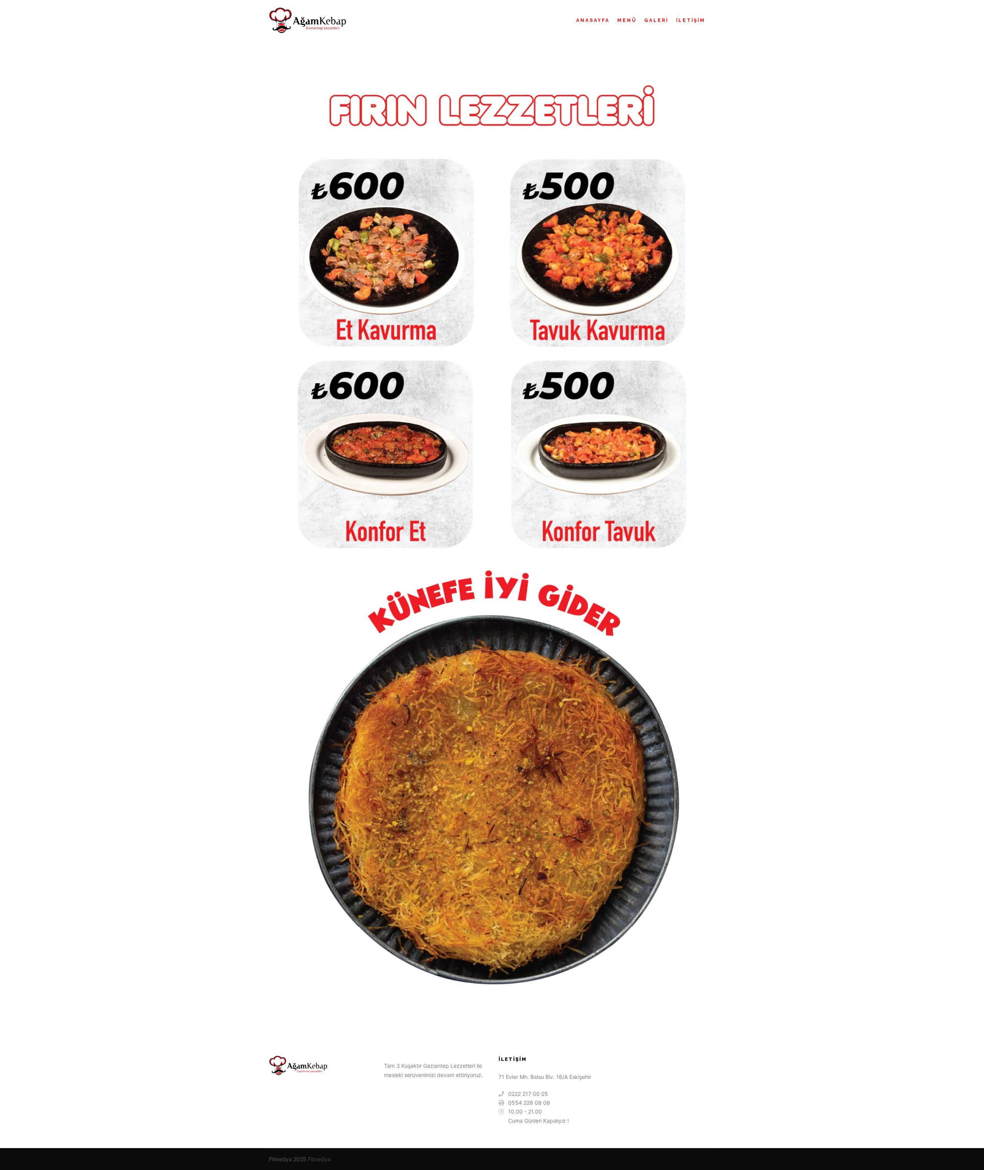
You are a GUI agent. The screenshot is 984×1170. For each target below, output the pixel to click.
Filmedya (319, 1159)
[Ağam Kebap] (307, 20)
